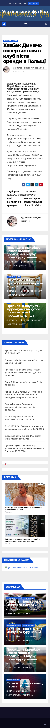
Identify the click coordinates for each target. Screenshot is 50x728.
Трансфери (8, 41)
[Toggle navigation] (25, 24)
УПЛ (15, 41)
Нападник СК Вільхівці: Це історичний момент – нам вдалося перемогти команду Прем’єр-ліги (23, 395)
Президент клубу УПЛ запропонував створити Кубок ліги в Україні (33, 198)
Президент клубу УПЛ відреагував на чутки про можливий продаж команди (24, 310)
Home (44, 724)
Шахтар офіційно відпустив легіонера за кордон (25, 283)
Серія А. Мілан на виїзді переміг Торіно (24, 382)
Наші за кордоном (14, 598)
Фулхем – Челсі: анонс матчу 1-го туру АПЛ (23, 603)
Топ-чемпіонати (28, 598)
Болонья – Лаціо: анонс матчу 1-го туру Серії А (24, 630)
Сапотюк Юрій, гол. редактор (30, 68)
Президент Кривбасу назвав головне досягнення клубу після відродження (23, 252)
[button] (46, 24)
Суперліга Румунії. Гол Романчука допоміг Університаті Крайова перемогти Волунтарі (24, 448)
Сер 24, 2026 (14, 609)
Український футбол (25, 11)
